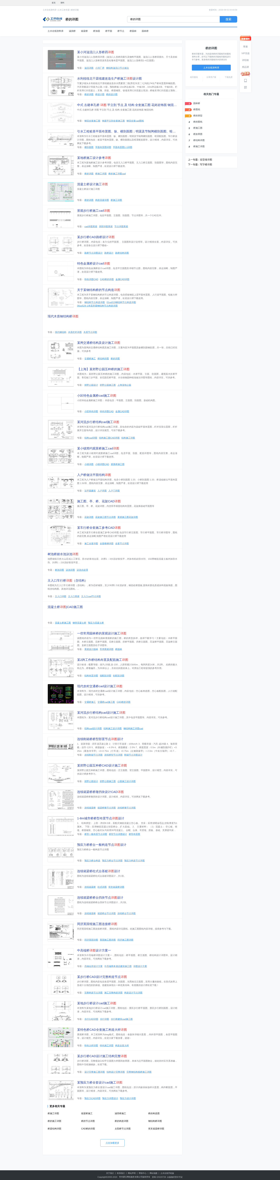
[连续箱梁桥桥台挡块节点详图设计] (61, 905)
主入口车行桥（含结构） (68, 580)
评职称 (245, 60)
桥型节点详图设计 (118, 834)
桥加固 (96, 31)
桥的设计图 (111, 94)
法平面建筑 (90, 490)
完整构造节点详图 (93, 992)
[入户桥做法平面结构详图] (61, 482)
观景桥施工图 (117, 464)
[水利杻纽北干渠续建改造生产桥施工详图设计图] (61, 86)
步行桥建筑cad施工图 (122, 1019)
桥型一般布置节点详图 (95, 834)
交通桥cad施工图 (106, 702)
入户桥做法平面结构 (94, 475)
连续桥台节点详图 (126, 913)
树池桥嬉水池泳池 (63, 554)
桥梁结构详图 (54, 1128)
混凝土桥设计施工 (92, 184)
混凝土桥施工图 (63, 622)
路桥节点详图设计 (93, 253)
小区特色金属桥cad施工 (96, 395)
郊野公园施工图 (108, 385)
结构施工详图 (128, 438)
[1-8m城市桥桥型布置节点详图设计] (61, 826)
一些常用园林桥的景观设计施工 (101, 633)
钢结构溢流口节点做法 (117, 68)
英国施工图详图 (108, 939)
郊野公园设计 (91, 385)
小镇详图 (88, 464)
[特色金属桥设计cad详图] (61, 271)
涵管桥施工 (120, 1113)
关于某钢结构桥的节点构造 (98, 290)
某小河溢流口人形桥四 (95, 52)
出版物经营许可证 (175, 1177)
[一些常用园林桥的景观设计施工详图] (61, 641)
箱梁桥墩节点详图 (107, 807)
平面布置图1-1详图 (122, 147)
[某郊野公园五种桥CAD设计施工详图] (61, 773)
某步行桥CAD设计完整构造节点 (102, 977)
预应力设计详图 (128, 1098)
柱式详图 (102, 887)
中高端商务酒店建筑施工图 (118, 966)
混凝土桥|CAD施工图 (65, 607)
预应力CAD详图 (92, 1098)
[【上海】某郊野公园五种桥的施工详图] (61, 377)
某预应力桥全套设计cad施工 (99, 1082)
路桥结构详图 (122, 253)
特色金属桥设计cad (93, 263)
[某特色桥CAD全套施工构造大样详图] (61, 1037)
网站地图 (153, 1173)
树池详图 (59, 570)
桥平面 (108, 31)
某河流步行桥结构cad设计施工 (101, 712)
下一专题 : (193, 164)
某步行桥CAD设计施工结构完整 (102, 1056)
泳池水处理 (82, 570)
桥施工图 (197, 128)
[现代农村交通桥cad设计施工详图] (61, 694)
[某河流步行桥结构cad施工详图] (61, 430)
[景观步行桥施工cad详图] (61, 218)
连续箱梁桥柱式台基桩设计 (98, 871)
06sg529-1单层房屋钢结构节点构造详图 (97, 305)
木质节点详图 (90, 332)
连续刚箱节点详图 (93, 755)
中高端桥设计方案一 (94, 950)
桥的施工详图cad (117, 173)
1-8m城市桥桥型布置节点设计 (100, 818)
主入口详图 (60, 596)
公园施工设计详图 (126, 781)
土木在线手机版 (167, 1173)
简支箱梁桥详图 (116, 887)
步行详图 (104, 1019)
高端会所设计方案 (93, 966)
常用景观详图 (106, 649)
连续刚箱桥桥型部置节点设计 (100, 739)
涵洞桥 (72, 31)
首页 (54, 3)
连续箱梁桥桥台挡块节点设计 (100, 897)
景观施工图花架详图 (127, 517)
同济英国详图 (91, 939)
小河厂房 (99, 68)
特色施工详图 (106, 1045)
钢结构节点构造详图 (94, 302)
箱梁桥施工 (87, 1113)
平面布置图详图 (103, 147)
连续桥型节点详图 (113, 755)
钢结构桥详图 (155, 1121)
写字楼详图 (206, 164)
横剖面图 (88, 147)
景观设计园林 (91, 649)
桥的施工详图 (54, 1121)
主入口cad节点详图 (91, 596)
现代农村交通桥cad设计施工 (99, 686)
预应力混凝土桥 (96, 622)
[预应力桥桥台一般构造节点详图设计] (61, 852)
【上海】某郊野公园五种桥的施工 (103, 369)
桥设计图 (99, 94)
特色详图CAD (91, 279)
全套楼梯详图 (106, 543)
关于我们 (110, 1173)
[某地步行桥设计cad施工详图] (61, 1011)
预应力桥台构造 (92, 860)
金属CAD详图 (122, 279)
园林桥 (145, 31)
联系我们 (121, 1173)
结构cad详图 (90, 438)
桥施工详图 (101, 173)
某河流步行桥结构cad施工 (98, 422)
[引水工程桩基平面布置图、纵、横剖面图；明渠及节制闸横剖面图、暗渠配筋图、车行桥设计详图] (61, 139)
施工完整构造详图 (113, 992)
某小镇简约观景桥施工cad (98, 448)
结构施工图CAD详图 (109, 438)
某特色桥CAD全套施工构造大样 (102, 1029)
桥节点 (120, 31)
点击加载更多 (112, 1143)
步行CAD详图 (91, 1019)
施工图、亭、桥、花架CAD (99, 501)
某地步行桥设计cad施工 (96, 1003)
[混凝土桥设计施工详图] (61, 192)
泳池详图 (70, 570)
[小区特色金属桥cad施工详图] (61, 403)
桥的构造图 (154, 1113)
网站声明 (132, 1173)
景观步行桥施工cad (93, 210)
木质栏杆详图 (75, 332)
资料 (62, 3)
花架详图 (88, 517)
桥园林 (133, 31)
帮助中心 (142, 1173)
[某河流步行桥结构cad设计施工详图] (61, 720)
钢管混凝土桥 (79, 622)
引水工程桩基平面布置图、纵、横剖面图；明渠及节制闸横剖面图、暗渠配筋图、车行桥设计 (127, 131)
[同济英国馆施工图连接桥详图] (61, 932)
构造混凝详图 (102, 200)
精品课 (245, 67)
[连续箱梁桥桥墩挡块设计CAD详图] (61, 799)
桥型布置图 (134, 834)
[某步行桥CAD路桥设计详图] (61, 245)
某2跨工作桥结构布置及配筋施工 (102, 659)
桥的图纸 (197, 121)
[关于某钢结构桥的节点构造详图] (61, 297)
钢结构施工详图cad (133, 728)
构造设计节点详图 (133, 992)
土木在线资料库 (49, 10)
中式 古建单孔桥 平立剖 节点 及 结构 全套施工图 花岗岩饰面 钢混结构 (127, 105)
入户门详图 (114, 490)
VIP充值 (245, 53)
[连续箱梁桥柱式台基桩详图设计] (61, 879)
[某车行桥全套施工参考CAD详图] (61, 535)
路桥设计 (108, 253)
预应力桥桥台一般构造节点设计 (101, 844)
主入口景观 (73, 596)
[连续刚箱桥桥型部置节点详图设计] (61, 747)
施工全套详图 (91, 543)
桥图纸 (196, 109)
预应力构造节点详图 (134, 860)
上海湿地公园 (124, 385)
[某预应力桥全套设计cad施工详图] (61, 1090)
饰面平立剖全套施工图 (113, 120)
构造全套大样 (122, 1045)
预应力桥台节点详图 (112, 860)
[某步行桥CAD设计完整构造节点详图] (61, 984)
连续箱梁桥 (90, 807)
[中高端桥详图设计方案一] (61, 958)
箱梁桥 (84, 31)
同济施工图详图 (125, 939)
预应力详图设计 (110, 1098)
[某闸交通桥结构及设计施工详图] (61, 350)
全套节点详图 (122, 543)
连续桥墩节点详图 (126, 807)
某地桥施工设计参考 (94, 157)
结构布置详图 (91, 675)
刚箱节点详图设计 (133, 755)
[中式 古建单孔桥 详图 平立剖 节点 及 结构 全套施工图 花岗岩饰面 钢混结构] (61, 113)
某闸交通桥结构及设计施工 (98, 342)
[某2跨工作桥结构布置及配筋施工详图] (61, 667)
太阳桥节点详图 (123, 1128)
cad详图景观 (90, 226)
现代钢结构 (60, 332)
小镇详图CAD (102, 464)
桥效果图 (197, 134)
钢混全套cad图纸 (135, 120)
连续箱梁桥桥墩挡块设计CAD (100, 792)
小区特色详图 (91, 411)
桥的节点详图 (88, 1121)
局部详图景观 (106, 226)
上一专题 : (193, 159)
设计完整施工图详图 (94, 1072)
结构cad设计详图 (93, 728)
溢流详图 (88, 68)
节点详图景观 (121, 226)
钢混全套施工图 (92, 120)
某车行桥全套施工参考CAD (99, 527)
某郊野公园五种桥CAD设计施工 (102, 765)
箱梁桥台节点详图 (107, 913)
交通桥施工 (90, 358)
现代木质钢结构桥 (63, 316)
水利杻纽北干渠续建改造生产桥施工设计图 (109, 78)
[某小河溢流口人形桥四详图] (61, 60)
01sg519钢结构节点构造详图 (121, 302)
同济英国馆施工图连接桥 (97, 924)
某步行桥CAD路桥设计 (96, 237)
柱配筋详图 (118, 675)
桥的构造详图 (121, 1121)
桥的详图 (75, 10)
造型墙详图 (206, 159)
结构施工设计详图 (113, 728)
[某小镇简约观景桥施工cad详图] (61, 456)
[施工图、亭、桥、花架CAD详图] (61, 509)
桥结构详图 (103, 358)
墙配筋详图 (105, 675)
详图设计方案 (140, 966)
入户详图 (102, 490)
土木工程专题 (64, 10)
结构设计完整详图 (116, 1072)
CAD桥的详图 (107, 279)
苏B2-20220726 (159, 1177)
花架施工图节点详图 (105, 517)
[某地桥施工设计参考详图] (61, 165)
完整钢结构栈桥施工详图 (139, 1072)
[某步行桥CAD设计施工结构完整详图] (61, 1064)
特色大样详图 (91, 1045)
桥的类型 (197, 115)
